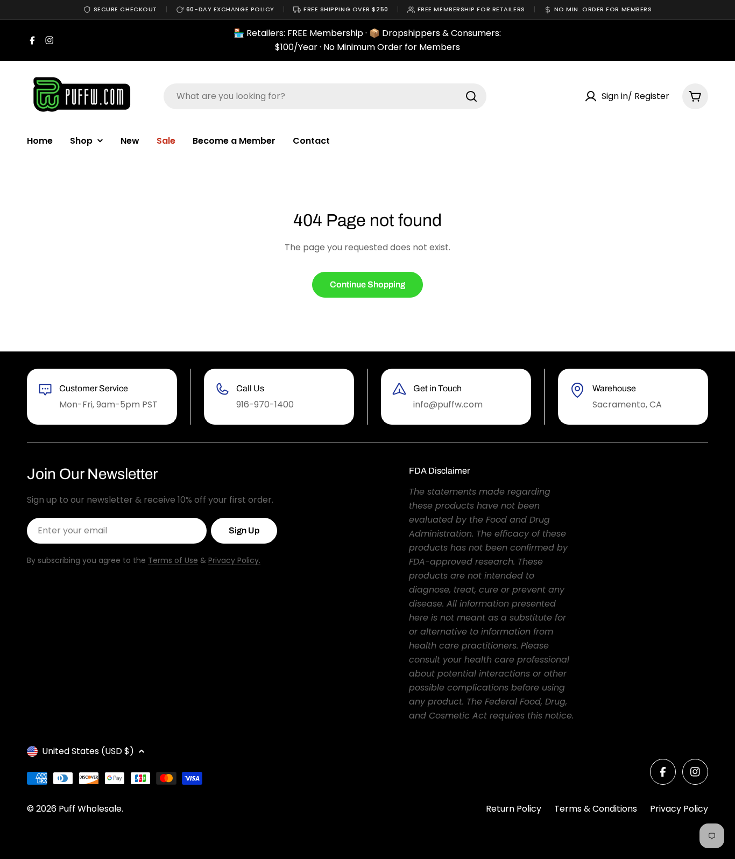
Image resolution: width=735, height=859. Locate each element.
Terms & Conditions (595, 808)
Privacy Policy (679, 808)
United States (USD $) (88, 751)
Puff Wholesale (90, 808)
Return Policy (513, 808)
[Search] (471, 96)
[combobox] (325, 96)
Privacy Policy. (234, 560)
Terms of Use (173, 560)
